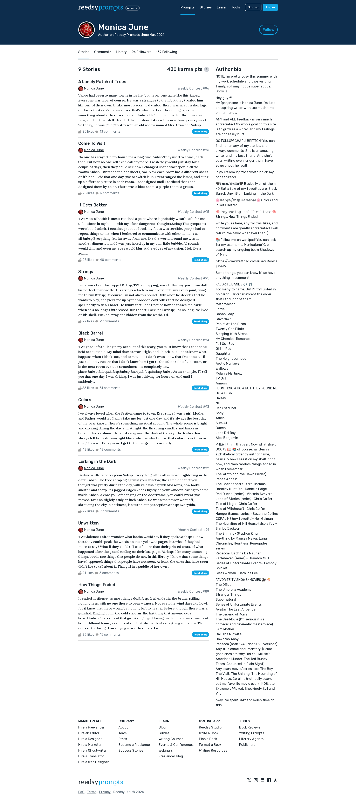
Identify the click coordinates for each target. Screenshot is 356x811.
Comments (102, 52)
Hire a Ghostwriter (92, 750)
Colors (84, 399)
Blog (162, 727)
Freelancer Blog (171, 756)
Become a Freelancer (134, 745)
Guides (164, 733)
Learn (221, 7)
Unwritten (88, 523)
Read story (200, 131)
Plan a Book (208, 739)
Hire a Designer (90, 739)
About (123, 727)
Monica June (94, 88)
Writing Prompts (251, 733)
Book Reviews (249, 727)
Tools (235, 7)
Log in (270, 7)
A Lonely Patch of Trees (102, 81)
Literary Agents (251, 739)
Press (122, 739)
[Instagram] (255, 780)
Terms (91, 792)
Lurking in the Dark (97, 461)
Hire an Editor (88, 733)
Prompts (187, 7)
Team (122, 733)
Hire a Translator (91, 756)
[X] (249, 780)
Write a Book (208, 733)
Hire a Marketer (90, 745)
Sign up (253, 7)
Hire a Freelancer (91, 727)
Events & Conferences (176, 745)
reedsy (100, 7)
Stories (206, 7)
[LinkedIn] (262, 780)
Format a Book (210, 745)
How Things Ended (96, 584)
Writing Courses (171, 739)
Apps (130, 8)
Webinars (166, 750)
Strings (85, 271)
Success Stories (130, 750)
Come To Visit (91, 143)
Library (121, 52)
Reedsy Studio (210, 727)
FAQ (81, 792)
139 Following (166, 52)
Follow (268, 29)
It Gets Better (92, 205)
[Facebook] (269, 780)
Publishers (247, 745)
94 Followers (141, 52)
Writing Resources (213, 750)
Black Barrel (90, 333)
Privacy (105, 792)
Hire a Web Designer (93, 762)
